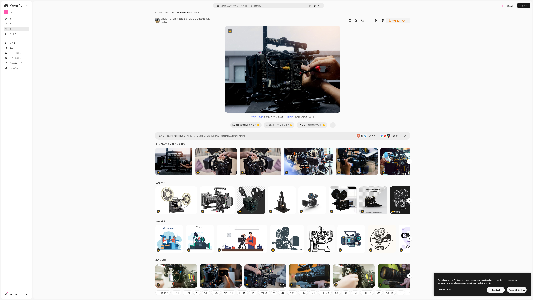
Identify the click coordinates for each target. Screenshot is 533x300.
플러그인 (395, 136)
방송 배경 (389, 293)
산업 (336, 293)
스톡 (161, 12)
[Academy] (11, 294)
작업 (355, 293)
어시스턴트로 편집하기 (310, 126)
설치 (378, 293)
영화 (253, 293)
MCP (371, 136)
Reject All (495, 289)
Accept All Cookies (517, 289)
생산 (346, 293)
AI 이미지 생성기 (257, 117)
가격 (501, 5)
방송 (206, 293)
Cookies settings (445, 289)
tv (274, 293)
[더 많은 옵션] (369, 20)
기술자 (292, 293)
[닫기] (405, 136)
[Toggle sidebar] (27, 5)
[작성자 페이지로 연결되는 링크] (157, 20)
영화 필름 (264, 293)
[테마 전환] (16, 294)
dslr (197, 293)
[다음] (409, 161)
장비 (313, 293)
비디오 (303, 293)
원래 (241, 31)
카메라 (176, 293)
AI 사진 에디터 (289, 117)
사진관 (215, 293)
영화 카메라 (228, 293)
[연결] (6, 294)
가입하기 (523, 5)
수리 (401, 293)
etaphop (164, 22)
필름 (282, 293)
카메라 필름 (324, 293)
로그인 (510, 5)
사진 (167, 12)
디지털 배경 (367, 293)
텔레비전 (242, 293)
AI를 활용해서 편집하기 (244, 126)
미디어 (187, 293)
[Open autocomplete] (217, 6)
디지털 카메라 (163, 293)
